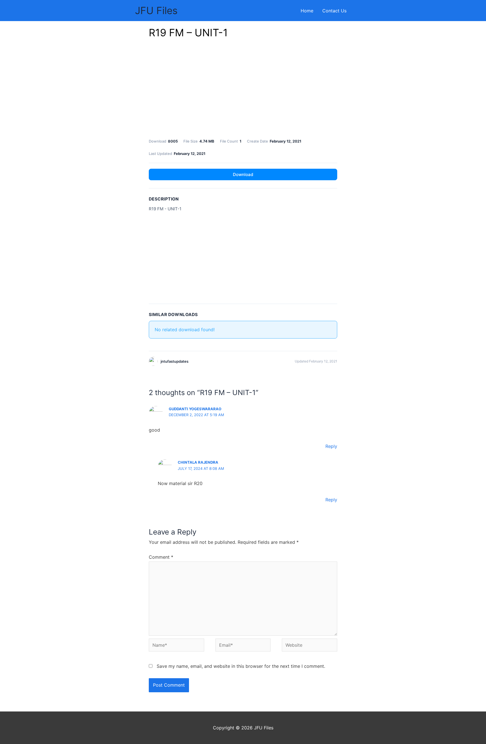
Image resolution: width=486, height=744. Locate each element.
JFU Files (156, 10)
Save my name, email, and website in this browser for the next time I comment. (241, 666)
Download (243, 174)
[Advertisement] (243, 90)
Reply (331, 446)
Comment (161, 557)
